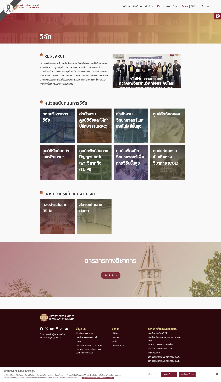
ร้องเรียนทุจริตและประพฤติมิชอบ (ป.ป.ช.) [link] (164, 357)
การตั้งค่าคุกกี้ (151, 374)
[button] (116, 71)
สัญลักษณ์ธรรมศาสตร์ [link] (85, 333)
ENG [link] (193, 6)
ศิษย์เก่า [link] (115, 342)
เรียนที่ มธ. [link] (149, 6)
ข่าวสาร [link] (166, 6)
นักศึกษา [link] (115, 333)
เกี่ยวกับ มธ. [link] (137, 6)
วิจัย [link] (158, 6)
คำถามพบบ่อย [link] (154, 353)
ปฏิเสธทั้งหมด (169, 374)
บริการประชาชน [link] (118, 346)
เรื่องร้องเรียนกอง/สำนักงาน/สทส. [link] (162, 349)
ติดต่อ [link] (175, 6)
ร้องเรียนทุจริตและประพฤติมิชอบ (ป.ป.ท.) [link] (164, 361)
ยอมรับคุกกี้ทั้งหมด (187, 374)
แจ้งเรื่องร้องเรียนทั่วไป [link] (157, 333)
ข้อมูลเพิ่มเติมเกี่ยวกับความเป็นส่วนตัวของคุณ (98, 378)
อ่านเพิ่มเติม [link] (109, 275)
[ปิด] (217, 374)
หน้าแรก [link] (126, 6)
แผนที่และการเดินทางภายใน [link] (87, 337)
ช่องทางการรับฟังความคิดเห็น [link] (160, 345)
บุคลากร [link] (115, 337)
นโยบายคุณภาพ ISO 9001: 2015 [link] (89, 346)
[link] (217, 16)
